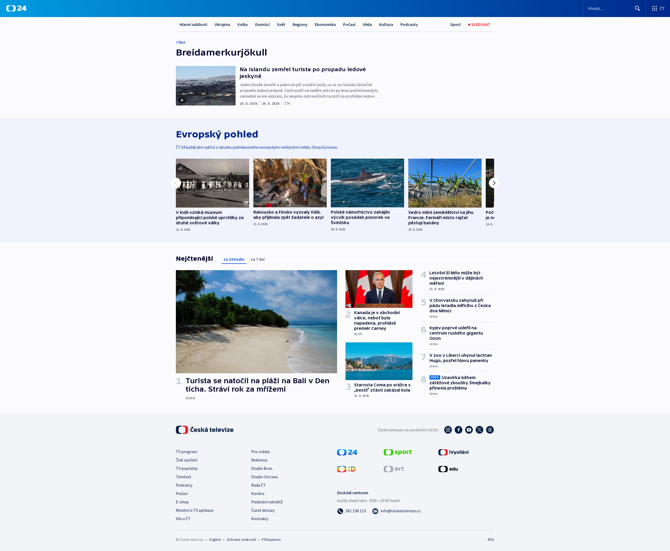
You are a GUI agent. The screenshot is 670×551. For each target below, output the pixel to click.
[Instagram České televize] (448, 430)
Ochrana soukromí (241, 539)
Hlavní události (193, 24)
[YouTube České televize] (469, 430)
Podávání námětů (267, 501)
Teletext (183, 476)
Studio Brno (261, 468)
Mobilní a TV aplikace (195, 510)
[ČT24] (16, 8)
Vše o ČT (183, 518)
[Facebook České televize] (458, 430)
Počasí (349, 24)
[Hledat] (637, 8)
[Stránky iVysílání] (453, 451)
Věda (367, 24)
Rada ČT (258, 485)
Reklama (259, 460)
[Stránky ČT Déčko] (346, 468)
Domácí (262, 24)
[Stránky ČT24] (347, 451)
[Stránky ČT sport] (398, 451)
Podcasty (409, 24)
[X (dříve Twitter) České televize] (479, 430)
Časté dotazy (263, 510)
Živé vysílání (186, 460)
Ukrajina (222, 24)
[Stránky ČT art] (394, 468)
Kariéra (257, 493)
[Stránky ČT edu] (448, 468)
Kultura (386, 24)
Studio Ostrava (264, 476)
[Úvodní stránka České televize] (205, 430)
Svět (281, 24)
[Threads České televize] (490, 430)
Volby (242, 24)
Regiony (300, 24)
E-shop (182, 501)
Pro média (260, 451)
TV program (186, 451)
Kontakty (259, 518)
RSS (491, 539)
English (215, 539)
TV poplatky (187, 468)
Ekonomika (325, 24)
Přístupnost (271, 539)
